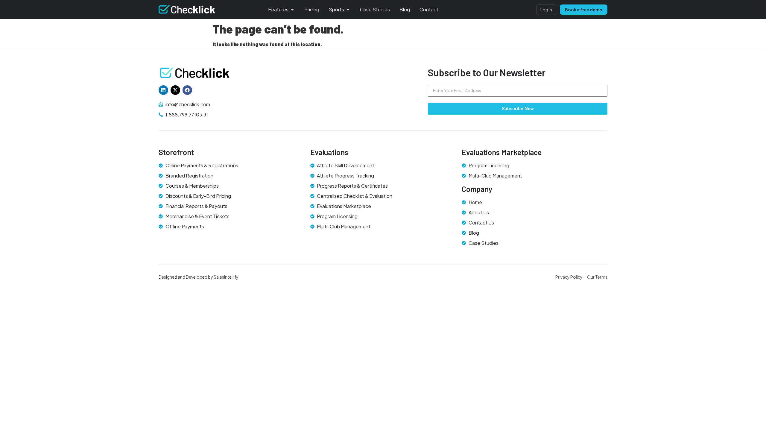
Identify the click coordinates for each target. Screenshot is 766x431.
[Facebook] (187, 90)
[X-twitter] (175, 90)
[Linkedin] (163, 90)
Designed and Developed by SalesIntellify (198, 277)
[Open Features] (292, 9)
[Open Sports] (348, 9)
